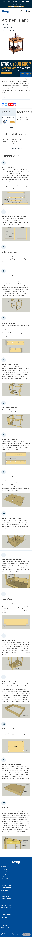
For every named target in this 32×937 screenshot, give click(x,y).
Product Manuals (5, 896)
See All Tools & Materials (15, 128)
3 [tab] (15, 57)
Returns (3, 876)
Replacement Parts (6, 885)
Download (11, 30)
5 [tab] (18, 57)
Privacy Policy (4, 934)
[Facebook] (3, 104)
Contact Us (4, 869)
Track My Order (5, 871)
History (3, 921)
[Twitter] (6, 104)
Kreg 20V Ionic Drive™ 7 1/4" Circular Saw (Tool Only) (8, 118)
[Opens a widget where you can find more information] (26, 934)
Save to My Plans (7, 27)
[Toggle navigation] (29, 11)
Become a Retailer (6, 883)
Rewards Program (6, 912)
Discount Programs (6, 914)
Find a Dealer (4, 878)
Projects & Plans (5, 16)
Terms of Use (12, 934)
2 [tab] (14, 57)
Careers (3, 929)
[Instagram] (14, 104)
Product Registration (6, 894)
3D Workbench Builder (7, 907)
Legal (18, 934)
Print (3, 30)
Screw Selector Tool (6, 905)
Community (4, 925)
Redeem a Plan (5, 900)
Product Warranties (6, 898)
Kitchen (10, 16)
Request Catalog (5, 903)
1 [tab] (12, 57)
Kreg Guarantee (5, 880)
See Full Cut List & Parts (15, 149)
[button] (21, 11)
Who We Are (4, 923)
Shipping (3, 874)
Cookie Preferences (6, 887)
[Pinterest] (9, 104)
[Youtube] (11, 104)
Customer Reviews (6, 909)
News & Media (5, 927)
